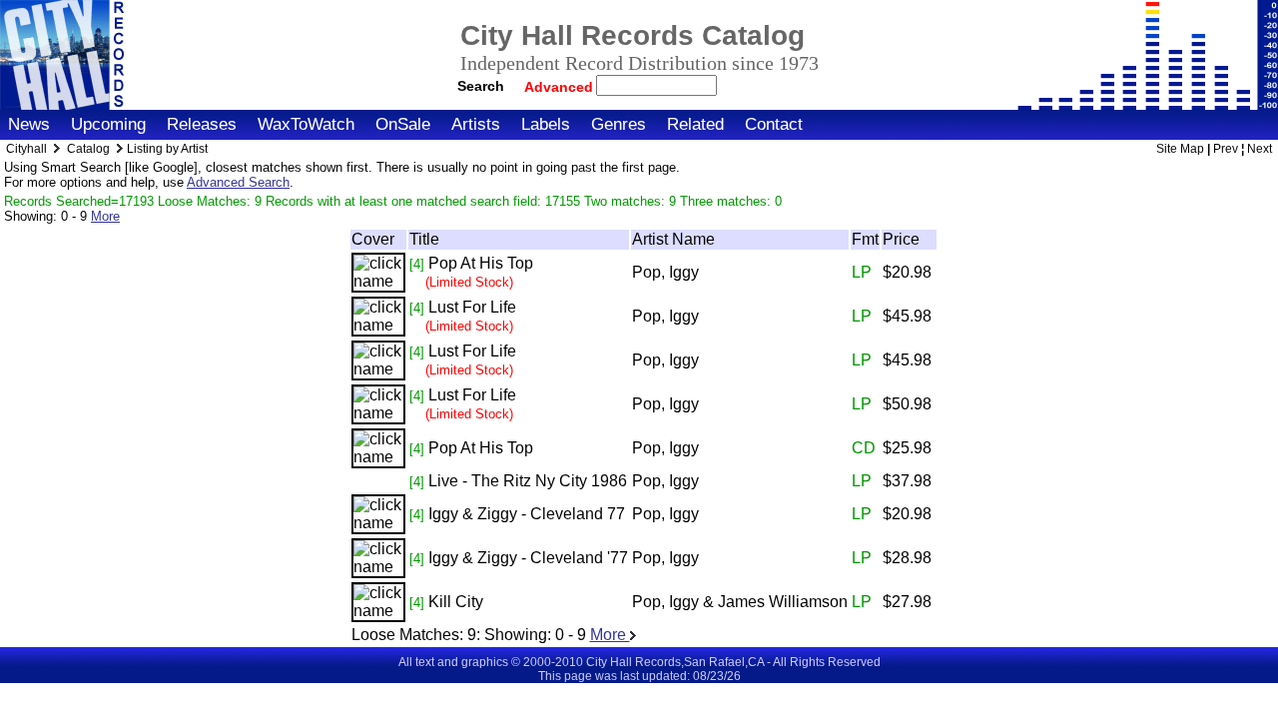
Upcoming (108, 124)
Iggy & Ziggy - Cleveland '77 (528, 557)
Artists (475, 124)
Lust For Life (472, 307)
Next (1259, 149)
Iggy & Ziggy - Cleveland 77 (526, 513)
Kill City (455, 601)
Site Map (1180, 149)
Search (480, 86)
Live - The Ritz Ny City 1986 (527, 480)
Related (695, 124)
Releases (202, 124)
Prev (1225, 149)
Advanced (560, 87)
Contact (774, 124)
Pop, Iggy (665, 272)
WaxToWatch (306, 124)
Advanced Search (238, 182)
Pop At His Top (480, 263)
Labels (545, 124)
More (105, 216)
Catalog (88, 149)
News (29, 124)
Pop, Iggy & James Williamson (740, 601)
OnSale (402, 124)
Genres (618, 124)
